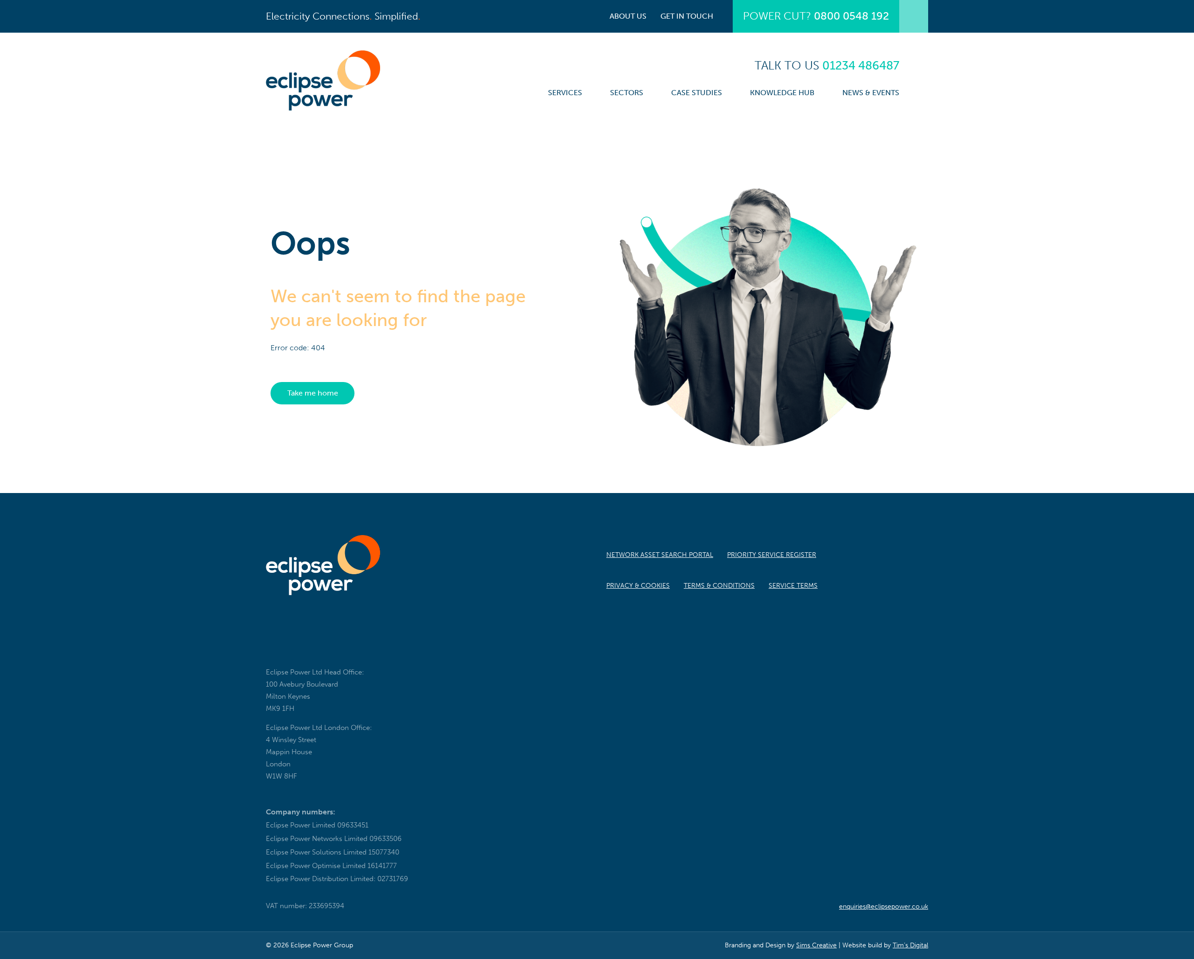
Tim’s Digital (910, 945)
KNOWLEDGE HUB (782, 92)
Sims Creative (816, 945)
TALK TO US (827, 65)
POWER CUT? (816, 15)
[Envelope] (273, 649)
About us (628, 16)
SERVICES (565, 92)
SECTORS (626, 92)
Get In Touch (686, 16)
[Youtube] (325, 649)
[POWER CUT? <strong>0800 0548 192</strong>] (913, 16)
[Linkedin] (299, 649)
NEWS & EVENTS (870, 92)
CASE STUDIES (696, 92)
